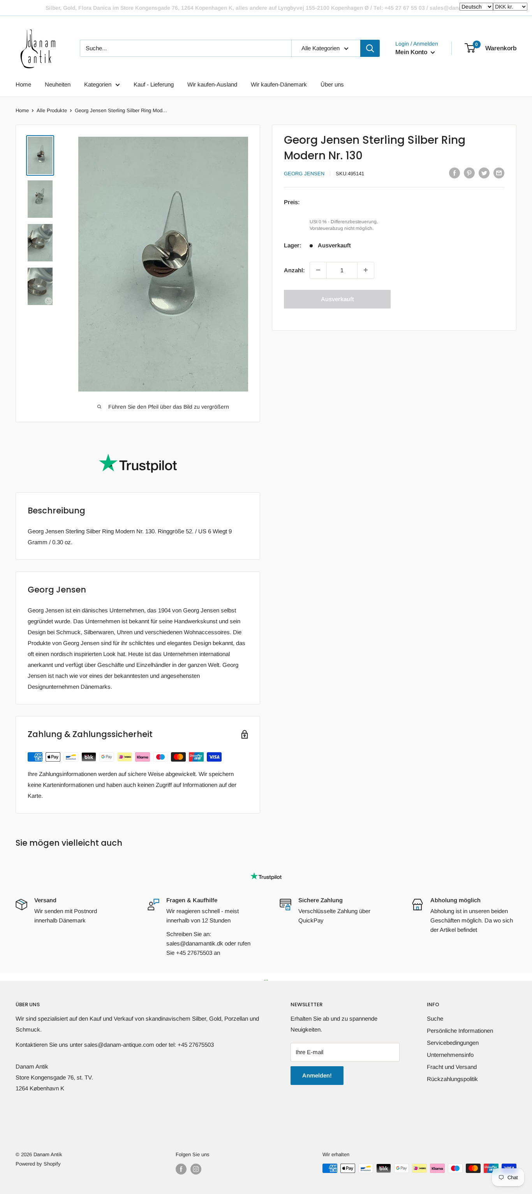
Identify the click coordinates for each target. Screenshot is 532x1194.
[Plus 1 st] (366, 270)
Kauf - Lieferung (154, 84)
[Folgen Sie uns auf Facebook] (181, 1169)
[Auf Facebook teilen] (454, 172)
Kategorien (97, 84)
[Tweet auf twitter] (484, 172)
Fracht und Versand (452, 1066)
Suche (435, 1018)
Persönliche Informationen (460, 1030)
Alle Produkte (52, 110)
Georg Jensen (304, 173)
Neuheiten (57, 84)
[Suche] (370, 48)
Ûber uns (332, 84)
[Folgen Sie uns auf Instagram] (195, 1169)
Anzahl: (294, 269)
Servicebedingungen (453, 1042)
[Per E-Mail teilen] (498, 172)
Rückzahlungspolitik (452, 1079)
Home (23, 84)
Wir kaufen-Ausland (212, 84)
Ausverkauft (337, 298)
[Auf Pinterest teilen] (469, 172)
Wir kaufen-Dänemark (279, 84)
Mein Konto (412, 52)
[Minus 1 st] (318, 270)
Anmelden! (317, 1075)
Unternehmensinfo (450, 1054)
